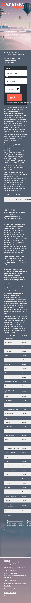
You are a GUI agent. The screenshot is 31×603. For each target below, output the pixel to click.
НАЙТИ (14, 97)
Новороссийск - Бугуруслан (15, 54)
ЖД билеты (15, 52)
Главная (7, 52)
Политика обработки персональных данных (15, 583)
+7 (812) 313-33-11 (10, 571)
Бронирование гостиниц (13, 40)
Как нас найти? (6, 13)
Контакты (7, 560)
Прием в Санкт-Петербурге (14, 37)
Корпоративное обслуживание (15, 34)
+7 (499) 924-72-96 (10, 580)
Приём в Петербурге (10, 592)
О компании (9, 31)
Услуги (8, 25)
